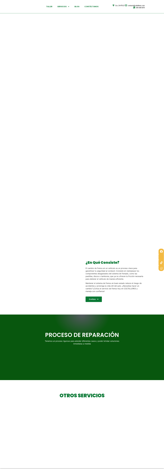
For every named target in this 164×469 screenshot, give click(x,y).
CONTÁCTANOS (91, 6)
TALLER (49, 6)
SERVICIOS (62, 6)
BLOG (77, 6)
